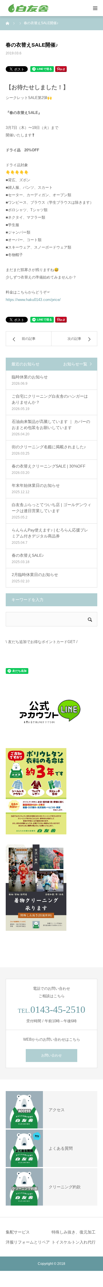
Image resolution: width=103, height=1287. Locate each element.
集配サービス (18, 1232)
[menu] (95, 8)
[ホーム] (8, 23)
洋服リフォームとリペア (28, 1242)
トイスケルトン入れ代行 (74, 1242)
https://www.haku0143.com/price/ (33, 300)
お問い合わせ (51, 1055)
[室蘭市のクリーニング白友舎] (40, 8)
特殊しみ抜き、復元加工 (74, 1232)
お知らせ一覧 (75, 364)
